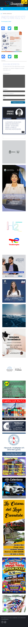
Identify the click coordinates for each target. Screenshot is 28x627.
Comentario (6, 73)
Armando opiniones (10, 112)
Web (4, 97)
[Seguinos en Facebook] (22, 2)
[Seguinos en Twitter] (25, 2)
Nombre (5, 89)
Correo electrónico (8, 93)
